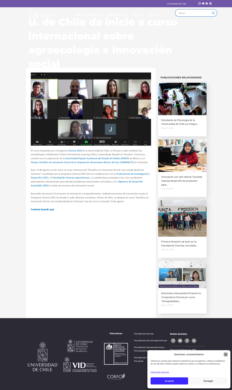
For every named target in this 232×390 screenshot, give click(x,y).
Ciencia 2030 (75, 150)
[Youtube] (203, 3)
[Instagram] (199, 3)
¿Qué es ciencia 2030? (89, 14)
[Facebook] (206, 3)
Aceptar (169, 380)
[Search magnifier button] (213, 13)
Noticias (138, 14)
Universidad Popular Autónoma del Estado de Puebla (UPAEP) (97, 158)
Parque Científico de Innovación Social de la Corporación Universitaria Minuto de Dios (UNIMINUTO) (82, 162)
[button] (225, 354)
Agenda (153, 14)
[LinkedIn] (210, 3)
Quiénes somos (118, 14)
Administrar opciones (160, 372)
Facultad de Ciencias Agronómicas (71, 177)
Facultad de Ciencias (144, 334)
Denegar (208, 380)
